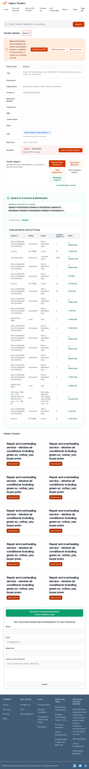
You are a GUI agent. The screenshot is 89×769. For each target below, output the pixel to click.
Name (8, 627)
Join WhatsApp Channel (66, 185)
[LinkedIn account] (85, 765)
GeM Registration (58, 49)
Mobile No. (10, 648)
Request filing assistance (57, 163)
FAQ (22, 709)
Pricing (6, 714)
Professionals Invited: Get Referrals (61, 742)
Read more (12, 464)
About (5, 705)
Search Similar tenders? (70, 150)
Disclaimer (42, 727)
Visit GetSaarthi (79, 739)
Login (75, 9)
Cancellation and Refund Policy (43, 719)
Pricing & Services (15, 9)
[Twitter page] (80, 765)
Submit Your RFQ (39, 49)
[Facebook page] (74, 765)
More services (76, 49)
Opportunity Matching (74, 163)
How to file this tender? (74, 171)
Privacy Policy (44, 705)
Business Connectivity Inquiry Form (60, 717)
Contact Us (43, 9)
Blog (5, 718)
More (65, 9)
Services (6, 709)
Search (79, 24)
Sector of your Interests (15, 659)
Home (6, 9)
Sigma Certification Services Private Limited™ (25, 766)
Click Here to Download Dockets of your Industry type (44, 613)
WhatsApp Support (57, 179)
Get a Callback (26, 714)
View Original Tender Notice (36, 132)
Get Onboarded (54, 9)
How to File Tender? (29, 9)
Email (8, 637)
